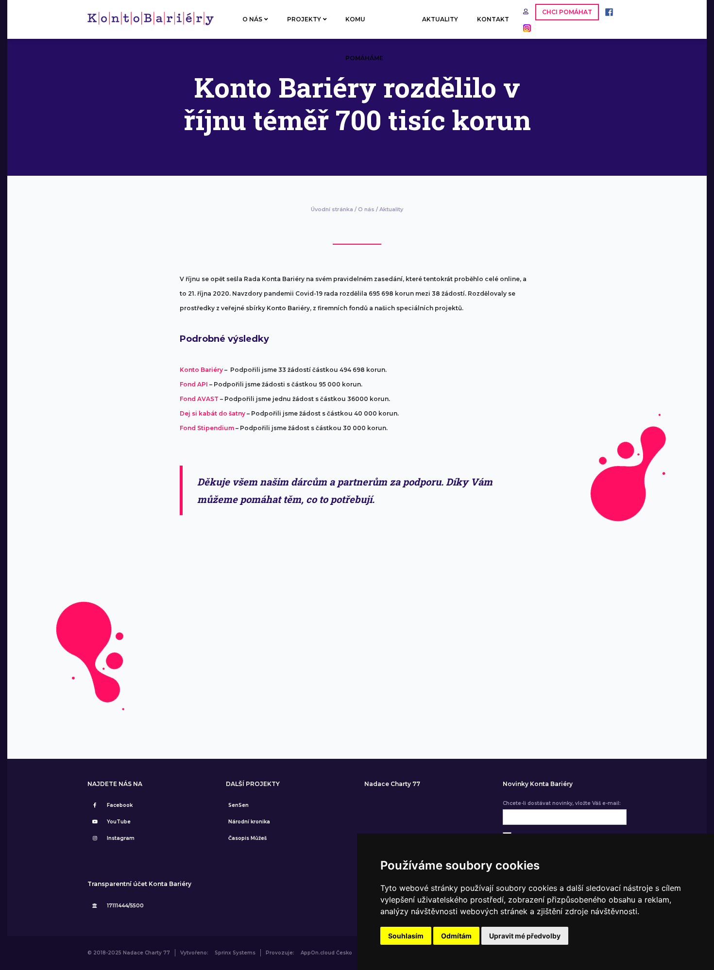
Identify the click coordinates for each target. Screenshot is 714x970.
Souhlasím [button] (406, 936)
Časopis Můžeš (247, 838)
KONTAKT (493, 19)
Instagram (121, 838)
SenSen (238, 805)
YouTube (119, 822)
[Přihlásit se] (526, 11)
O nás (366, 209)
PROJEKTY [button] (304, 19)
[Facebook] (606, 11)
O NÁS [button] (252, 19)
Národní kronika (249, 822)
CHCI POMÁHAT (567, 12)
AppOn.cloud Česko (326, 953)
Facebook (120, 805)
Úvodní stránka (332, 209)
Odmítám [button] (456, 936)
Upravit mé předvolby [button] (525, 936)
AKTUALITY (440, 19)
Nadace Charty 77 (392, 784)
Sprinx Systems (235, 953)
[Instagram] (524, 27)
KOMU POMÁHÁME (364, 27)
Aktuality (391, 209)
